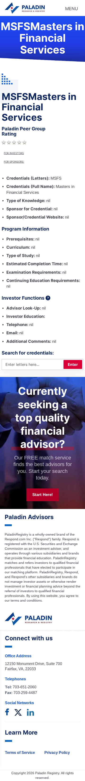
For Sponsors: (14, 161)
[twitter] (18, 712)
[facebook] (7, 713)
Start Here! (42, 494)
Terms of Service (20, 753)
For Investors (14, 153)
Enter (73, 364)
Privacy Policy (57, 753)
